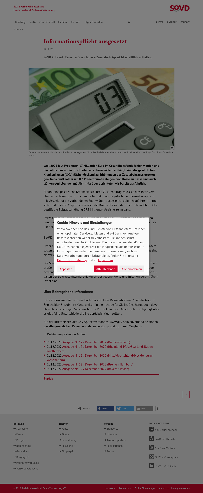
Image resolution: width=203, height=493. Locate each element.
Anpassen (65, 269)
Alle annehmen (131, 269)
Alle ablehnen (105, 269)
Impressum (105, 260)
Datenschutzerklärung (72, 260)
